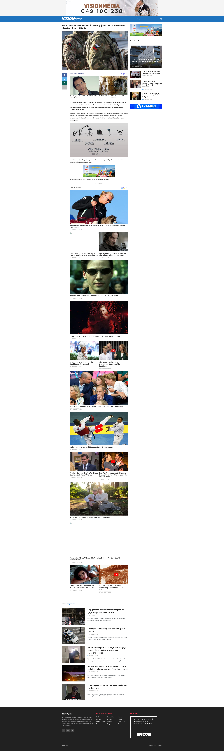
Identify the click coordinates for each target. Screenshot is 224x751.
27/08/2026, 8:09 (147, 99)
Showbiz (122, 19)
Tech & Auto (149, 19)
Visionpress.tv (65, 745)
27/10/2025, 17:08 (93, 634)
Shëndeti (130, 19)
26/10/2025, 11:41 (93, 655)
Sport (114, 19)
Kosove (98, 719)
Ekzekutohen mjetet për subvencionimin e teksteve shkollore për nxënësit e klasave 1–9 (146, 62)
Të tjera (139, 19)
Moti (97, 724)
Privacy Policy (152, 745)
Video (157, 19)
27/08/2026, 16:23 (137, 66)
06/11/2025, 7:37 (92, 615)
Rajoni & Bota (111, 717)
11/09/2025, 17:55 (93, 690)
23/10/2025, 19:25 (93, 672)
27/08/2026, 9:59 (147, 89)
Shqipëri (109, 724)
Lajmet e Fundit (103, 19)
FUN (97, 717)
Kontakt (160, 745)
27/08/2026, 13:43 (147, 75)
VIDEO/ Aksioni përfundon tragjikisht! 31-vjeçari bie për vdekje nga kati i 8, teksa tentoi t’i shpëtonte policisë (107, 650)
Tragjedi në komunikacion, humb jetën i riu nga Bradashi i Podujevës (151, 95)
